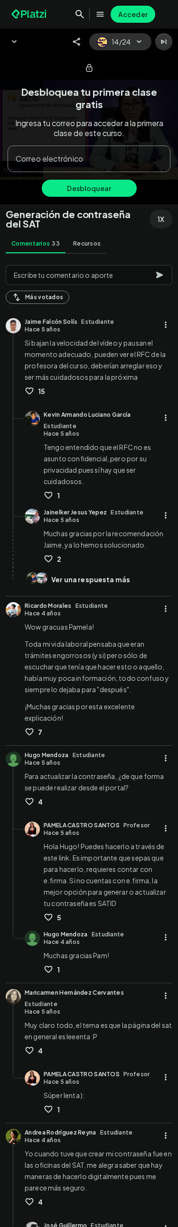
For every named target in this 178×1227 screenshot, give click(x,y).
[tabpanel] (89, 743)
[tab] (36, 243)
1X (161, 219)
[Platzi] (29, 14)
